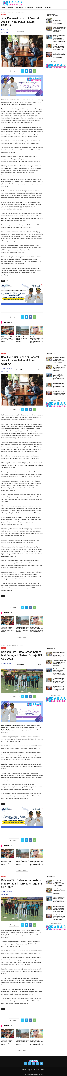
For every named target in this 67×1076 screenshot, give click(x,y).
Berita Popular (52, 15)
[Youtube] (41, 1063)
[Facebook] (30, 71)
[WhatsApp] (34, 71)
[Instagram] (29, 1063)
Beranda (3, 12)
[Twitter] (22, 71)
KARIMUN (9, 12)
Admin (22, 31)
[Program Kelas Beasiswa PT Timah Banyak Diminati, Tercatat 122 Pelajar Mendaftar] (49, 20)
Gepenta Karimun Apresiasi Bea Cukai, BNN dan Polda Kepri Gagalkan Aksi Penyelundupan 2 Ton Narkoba (36, 339)
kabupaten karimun (11, 280)
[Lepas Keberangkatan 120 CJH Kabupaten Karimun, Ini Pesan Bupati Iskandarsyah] (49, 29)
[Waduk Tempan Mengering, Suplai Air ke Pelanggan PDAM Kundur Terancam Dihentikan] (22, 330)
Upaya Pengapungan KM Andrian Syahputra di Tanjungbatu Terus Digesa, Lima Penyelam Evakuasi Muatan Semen (59, 38)
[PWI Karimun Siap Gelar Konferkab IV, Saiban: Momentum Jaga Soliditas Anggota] (7, 330)
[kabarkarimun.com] (56, 66)
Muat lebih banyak (21, 347)
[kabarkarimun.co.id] (13, 3)
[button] (64, 7)
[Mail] (33, 1063)
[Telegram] (26, 71)
